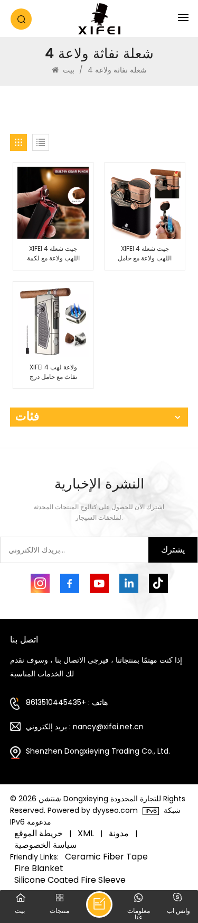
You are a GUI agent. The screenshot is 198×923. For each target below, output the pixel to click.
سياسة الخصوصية (45, 845)
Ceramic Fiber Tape (106, 857)
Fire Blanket (38, 868)
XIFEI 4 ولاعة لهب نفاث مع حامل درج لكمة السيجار (53, 372)
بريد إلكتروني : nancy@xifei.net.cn (85, 726)
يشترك (173, 550)
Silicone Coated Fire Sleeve (70, 880)
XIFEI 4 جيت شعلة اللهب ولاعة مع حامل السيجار (145, 253)
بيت (69, 70)
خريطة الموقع (38, 833)
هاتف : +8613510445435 (67, 702)
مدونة (119, 833)
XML (86, 833)
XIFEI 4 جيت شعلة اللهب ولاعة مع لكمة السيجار (53, 253)
